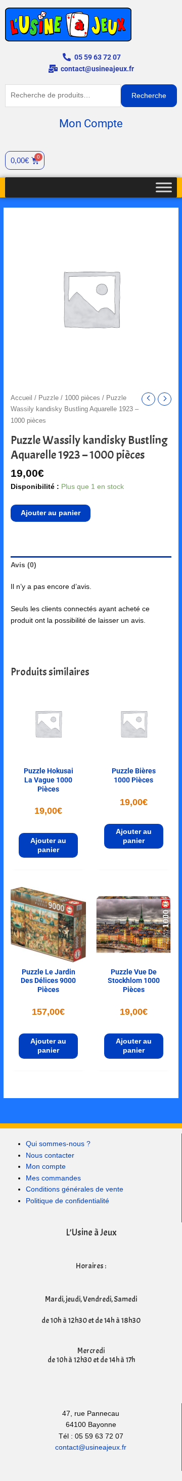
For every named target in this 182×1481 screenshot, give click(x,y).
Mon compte (46, 1166)
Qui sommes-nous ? (58, 1144)
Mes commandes (53, 1178)
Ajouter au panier (50, 513)
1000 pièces (82, 398)
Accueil (21, 398)
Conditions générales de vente (74, 1189)
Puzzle (48, 398)
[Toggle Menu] (164, 187)
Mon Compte (91, 123)
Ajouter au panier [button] (48, 845)
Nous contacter (50, 1155)
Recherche (148, 96)
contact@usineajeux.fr (90, 1447)
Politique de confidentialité (67, 1201)
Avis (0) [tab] (23, 565)
